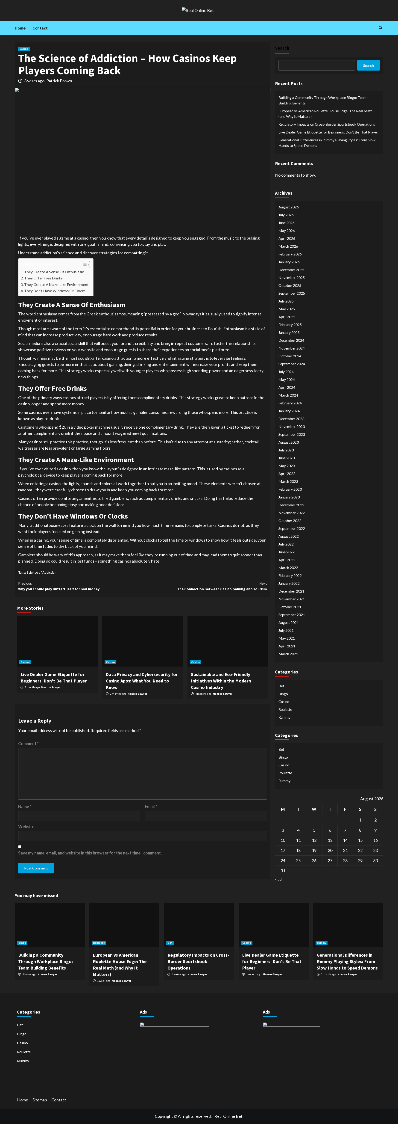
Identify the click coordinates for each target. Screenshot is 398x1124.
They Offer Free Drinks (43, 278)
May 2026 (286, 230)
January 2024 (289, 410)
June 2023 (286, 457)
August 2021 (288, 622)
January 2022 (289, 583)
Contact (40, 28)
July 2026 (286, 214)
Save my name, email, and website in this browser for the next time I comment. (90, 852)
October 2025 (289, 285)
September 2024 (291, 363)
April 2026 (286, 238)
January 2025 (289, 332)
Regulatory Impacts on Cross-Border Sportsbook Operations (326, 124)
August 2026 (288, 207)
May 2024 (286, 379)
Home (20, 28)
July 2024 (286, 371)
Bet (281, 685)
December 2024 (291, 340)
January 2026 (289, 261)
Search (282, 48)
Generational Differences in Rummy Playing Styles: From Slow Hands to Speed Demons (326, 143)
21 (345, 850)
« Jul (279, 878)
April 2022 (286, 559)
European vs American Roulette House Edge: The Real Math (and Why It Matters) (325, 114)
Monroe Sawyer (51, 687)
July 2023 (286, 450)
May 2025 (286, 308)
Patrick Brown (59, 80)
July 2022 (286, 544)
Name (24, 806)
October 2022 (289, 520)
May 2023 (286, 465)
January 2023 (289, 497)
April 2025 (286, 316)
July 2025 (286, 301)
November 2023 (291, 426)
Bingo (283, 693)
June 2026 (286, 222)
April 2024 (286, 387)
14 (345, 839)
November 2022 (291, 512)
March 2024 (288, 395)
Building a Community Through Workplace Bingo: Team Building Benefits (322, 100)
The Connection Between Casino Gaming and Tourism (222, 586)
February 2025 (290, 324)
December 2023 (291, 418)
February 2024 (290, 402)
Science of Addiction (41, 572)
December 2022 (291, 504)
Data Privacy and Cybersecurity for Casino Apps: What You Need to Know (142, 680)
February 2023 (290, 489)
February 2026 (290, 254)
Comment (28, 743)
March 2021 (288, 653)
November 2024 (291, 348)
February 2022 (290, 575)
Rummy (284, 717)
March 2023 (288, 481)
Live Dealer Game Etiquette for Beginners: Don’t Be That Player (328, 132)
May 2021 (286, 638)
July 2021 (286, 630)
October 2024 (289, 355)
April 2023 (286, 473)
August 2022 (288, 536)
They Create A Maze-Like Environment (56, 284)
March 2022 (288, 567)
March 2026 (288, 246)
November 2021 (291, 598)
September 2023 (291, 434)
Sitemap (39, 1099)
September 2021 (291, 614)
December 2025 (291, 269)
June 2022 (286, 551)
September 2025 (291, 293)
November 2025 (291, 277)
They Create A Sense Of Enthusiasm (54, 272)
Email (151, 806)
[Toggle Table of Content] (83, 265)
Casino (24, 48)
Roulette (285, 709)
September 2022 (291, 528)
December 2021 (291, 591)
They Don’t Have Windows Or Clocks (54, 290)
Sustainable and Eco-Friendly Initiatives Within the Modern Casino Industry (221, 680)
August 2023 (288, 442)
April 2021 (286, 646)
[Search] (380, 27)
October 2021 (289, 606)
